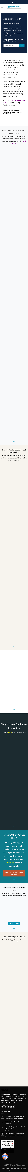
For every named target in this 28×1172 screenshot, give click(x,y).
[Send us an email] (11, 1106)
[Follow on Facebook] (12, 2)
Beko (4, 906)
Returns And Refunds (10, 1165)
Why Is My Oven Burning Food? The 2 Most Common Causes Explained (14, 962)
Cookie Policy (18, 1164)
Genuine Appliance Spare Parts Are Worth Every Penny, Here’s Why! (14, 1026)
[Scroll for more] (14, 122)
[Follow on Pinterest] (14, 1106)
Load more (14, 1078)
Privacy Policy (9, 1164)
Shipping (18, 1165)
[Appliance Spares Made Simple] (14, 7)
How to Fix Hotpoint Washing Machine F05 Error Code (14, 1004)
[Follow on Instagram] (5, 1106)
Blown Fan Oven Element (14, 983)
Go (22, 45)
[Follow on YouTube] (15, 2)
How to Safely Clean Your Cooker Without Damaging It (14, 1048)
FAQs (23, 1165)
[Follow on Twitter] (8, 1106)
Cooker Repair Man (14, 1170)
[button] (2, 7)
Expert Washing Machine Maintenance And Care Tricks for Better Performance (14, 1070)
